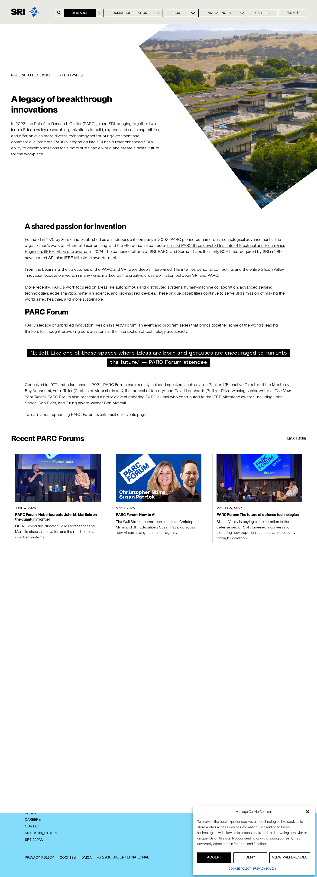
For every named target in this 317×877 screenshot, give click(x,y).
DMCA (86, 857)
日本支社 (292, 13)
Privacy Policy (39, 857)
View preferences (289, 857)
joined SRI (106, 123)
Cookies (68, 857)
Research (80, 13)
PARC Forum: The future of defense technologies (258, 514)
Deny (250, 857)
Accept (214, 857)
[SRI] (25, 12)
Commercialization (130, 13)
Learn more (296, 438)
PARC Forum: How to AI (135, 514)
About (176, 13)
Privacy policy (264, 869)
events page (135, 414)
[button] (307, 811)
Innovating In (218, 13)
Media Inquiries (41, 833)
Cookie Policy (240, 869)
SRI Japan (34, 840)
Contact (33, 826)
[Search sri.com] (59, 13)
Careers (262, 13)
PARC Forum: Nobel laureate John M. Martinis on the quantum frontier (56, 516)
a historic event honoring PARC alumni (134, 396)
